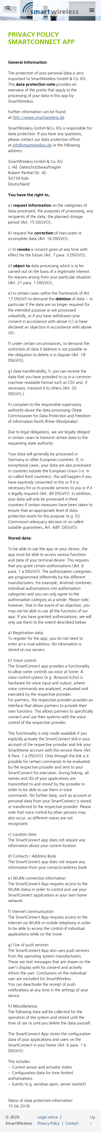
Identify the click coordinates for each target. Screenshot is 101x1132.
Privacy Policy (48, 1124)
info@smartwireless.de (32, 145)
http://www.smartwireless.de (38, 118)
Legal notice (47, 1117)
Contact (72, 1124)
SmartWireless (18, 1124)
